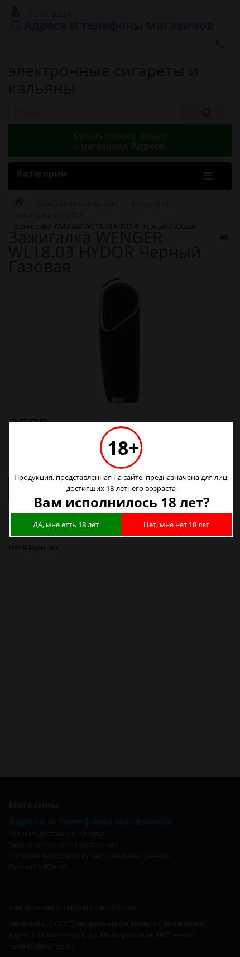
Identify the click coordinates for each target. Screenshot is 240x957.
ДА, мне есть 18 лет (66, 525)
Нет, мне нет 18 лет (176, 525)
